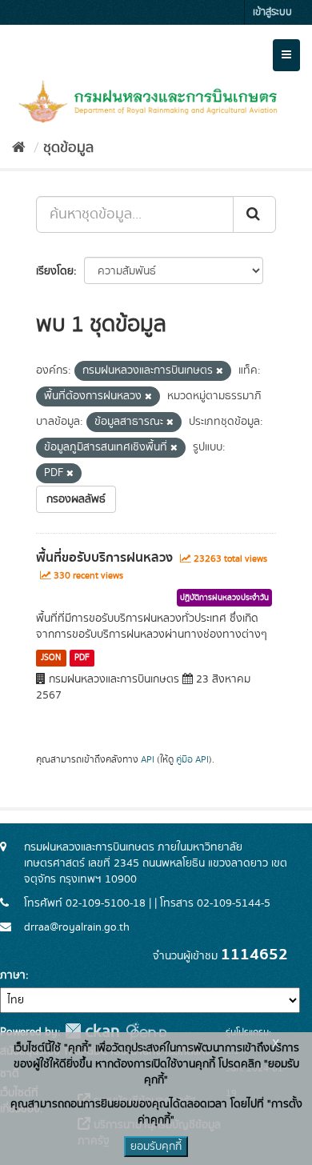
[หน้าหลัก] (19, 148)
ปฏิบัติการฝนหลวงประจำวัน (224, 597)
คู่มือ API (192, 760)
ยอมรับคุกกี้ (156, 1147)
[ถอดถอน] (219, 371)
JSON (51, 657)
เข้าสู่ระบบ (272, 12)
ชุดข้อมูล (68, 148)
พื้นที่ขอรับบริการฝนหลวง (104, 557)
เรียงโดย (55, 271)
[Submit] (254, 214)
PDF (82, 657)
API (147, 760)
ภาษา (13, 975)
